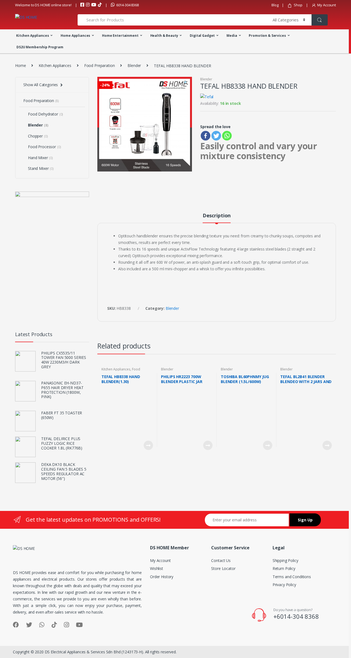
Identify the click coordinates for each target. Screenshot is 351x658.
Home (20, 65)
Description (217, 216)
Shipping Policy (285, 560)
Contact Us (221, 560)
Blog (274, 4)
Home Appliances (75, 35)
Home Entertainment (120, 35)
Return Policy (284, 568)
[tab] (217, 218)
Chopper (38, 136)
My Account (326, 4)
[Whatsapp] (227, 135)
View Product (148, 445)
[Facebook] (205, 135)
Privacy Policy (284, 584)
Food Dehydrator (45, 114)
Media (232, 35)
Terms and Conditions (292, 576)
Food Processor (44, 146)
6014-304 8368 (127, 4)
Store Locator (223, 568)
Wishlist (156, 568)
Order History (161, 576)
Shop (298, 4)
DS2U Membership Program (39, 47)
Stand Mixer (41, 168)
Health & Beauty (164, 35)
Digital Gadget (202, 35)
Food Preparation (99, 65)
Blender (134, 65)
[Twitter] (216, 135)
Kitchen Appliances (32, 35)
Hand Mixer (40, 157)
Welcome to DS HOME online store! (43, 4)
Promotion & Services (267, 35)
